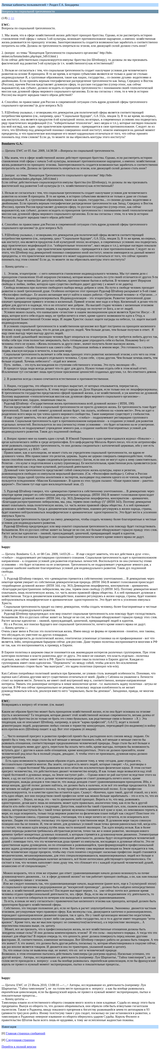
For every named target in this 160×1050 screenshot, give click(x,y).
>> (12, 18)
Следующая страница (20, 1040)
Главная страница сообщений (25, 1033)
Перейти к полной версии (19, 1046)
